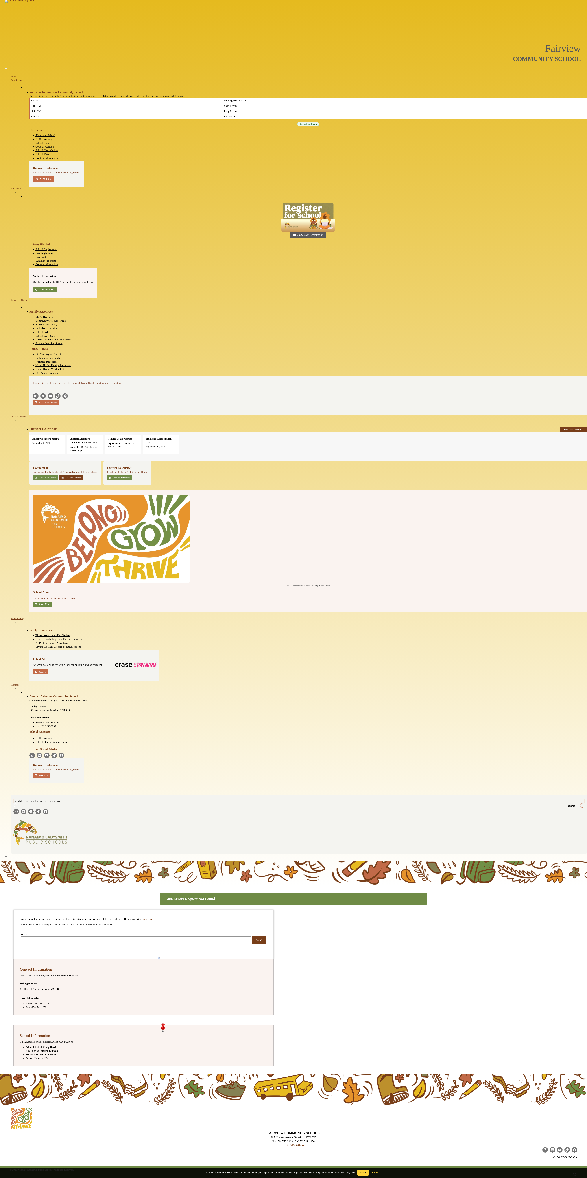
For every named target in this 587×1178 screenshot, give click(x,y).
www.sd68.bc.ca (564, 1157)
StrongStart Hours (308, 124)
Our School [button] (16, 80)
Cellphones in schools (47, 357)
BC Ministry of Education (49, 354)
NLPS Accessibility (46, 324)
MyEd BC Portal (44, 316)
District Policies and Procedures (53, 339)
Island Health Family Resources (53, 365)
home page (147, 919)
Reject (375, 1172)
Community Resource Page (50, 320)
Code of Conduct (44, 146)
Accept (363, 1172)
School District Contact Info (51, 741)
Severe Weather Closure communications (58, 646)
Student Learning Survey (49, 343)
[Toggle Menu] (6, 68)
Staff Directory (43, 139)
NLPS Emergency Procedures (51, 642)
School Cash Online (46, 150)
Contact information (46, 157)
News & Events (18, 416)
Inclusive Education (46, 328)
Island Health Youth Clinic (50, 369)
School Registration (46, 249)
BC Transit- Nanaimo (47, 373)
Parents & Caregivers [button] (21, 300)
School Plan (42, 142)
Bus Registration (44, 253)
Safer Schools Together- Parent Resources (58, 639)
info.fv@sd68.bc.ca (294, 1145)
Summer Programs (45, 260)
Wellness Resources (46, 361)
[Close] (6, 856)
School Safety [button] (17, 618)
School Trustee (43, 154)
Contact (14, 684)
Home (14, 76)
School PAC (42, 332)
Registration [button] (17, 188)
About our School (45, 135)
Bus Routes (41, 256)
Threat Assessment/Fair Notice (52, 635)
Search (24, 934)
